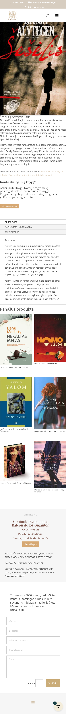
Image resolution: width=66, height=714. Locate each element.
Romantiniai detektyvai (40, 175)
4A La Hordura (30, 529)
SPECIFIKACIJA (12, 232)
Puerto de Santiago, (30, 534)
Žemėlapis (31, 544)
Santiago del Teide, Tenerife (30, 538)
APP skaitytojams (9, 206)
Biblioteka (46, 171)
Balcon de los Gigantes (31, 525)
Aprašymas (11, 221)
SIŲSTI (53, 683)
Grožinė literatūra (18, 175)
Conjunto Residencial (30, 521)
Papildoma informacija (18, 227)
